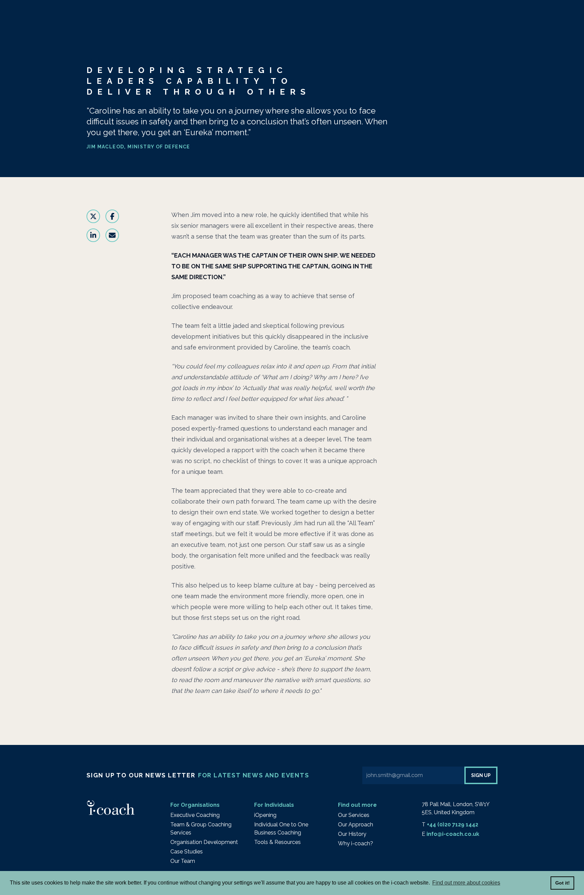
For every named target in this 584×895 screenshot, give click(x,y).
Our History (352, 834)
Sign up (481, 775)
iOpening (265, 815)
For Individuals (274, 805)
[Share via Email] (112, 235)
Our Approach (355, 824)
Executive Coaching (195, 815)
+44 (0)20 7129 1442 (452, 824)
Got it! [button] (562, 883)
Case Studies (186, 851)
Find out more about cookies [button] (466, 883)
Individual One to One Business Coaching (281, 828)
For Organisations (195, 805)
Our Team (182, 861)
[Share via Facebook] (112, 216)
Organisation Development (204, 842)
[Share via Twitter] (93, 216)
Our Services (353, 815)
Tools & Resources (277, 842)
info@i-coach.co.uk (453, 834)
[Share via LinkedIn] (93, 235)
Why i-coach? (355, 843)
